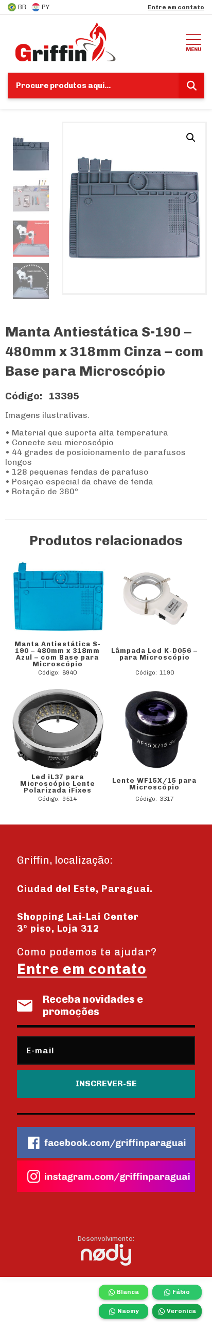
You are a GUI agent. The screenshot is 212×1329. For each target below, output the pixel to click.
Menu (193, 49)
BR (22, 7)
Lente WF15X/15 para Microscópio (154, 784)
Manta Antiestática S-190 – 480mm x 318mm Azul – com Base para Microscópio (57, 654)
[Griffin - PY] (95, 41)
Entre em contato (176, 7)
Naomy (127, 1311)
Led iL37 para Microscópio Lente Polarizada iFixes (57, 783)
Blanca (128, 1292)
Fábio (181, 1292)
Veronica (181, 1311)
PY (45, 7)
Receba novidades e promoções (93, 1005)
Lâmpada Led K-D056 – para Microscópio (154, 654)
